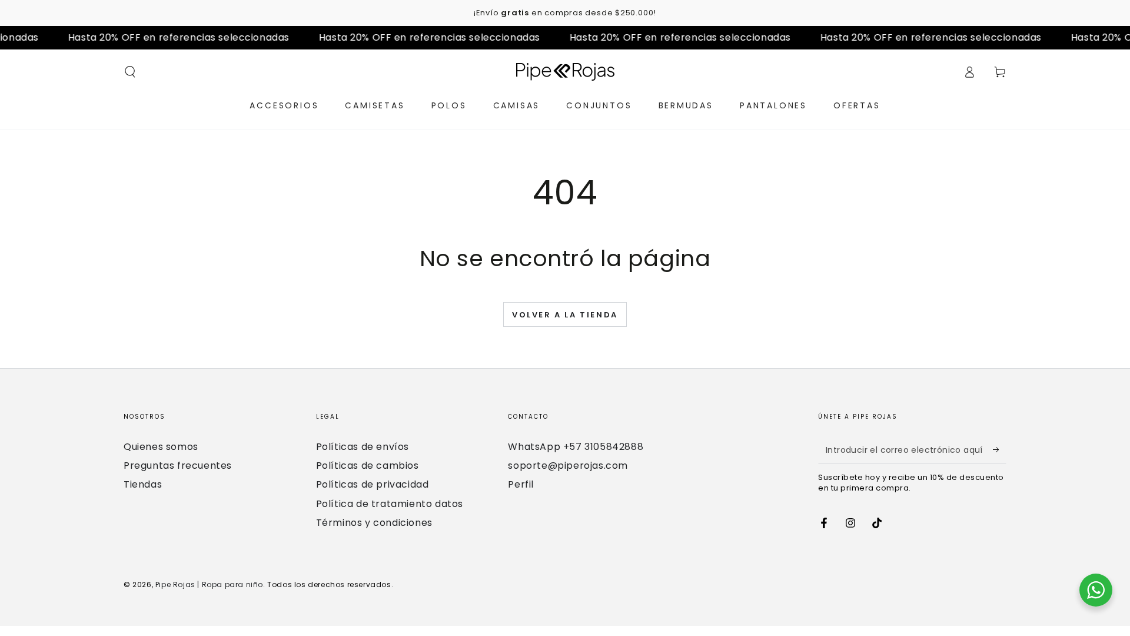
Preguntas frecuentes (178, 465)
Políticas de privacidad (372, 484)
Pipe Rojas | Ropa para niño (209, 584)
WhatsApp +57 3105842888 (575, 446)
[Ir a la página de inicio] (565, 72)
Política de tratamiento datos (389, 504)
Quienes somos (161, 446)
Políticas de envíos (362, 446)
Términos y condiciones (374, 522)
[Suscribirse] (999, 450)
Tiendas (143, 484)
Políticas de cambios (367, 465)
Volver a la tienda (565, 314)
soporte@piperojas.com (568, 465)
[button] (130, 72)
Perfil (521, 484)
